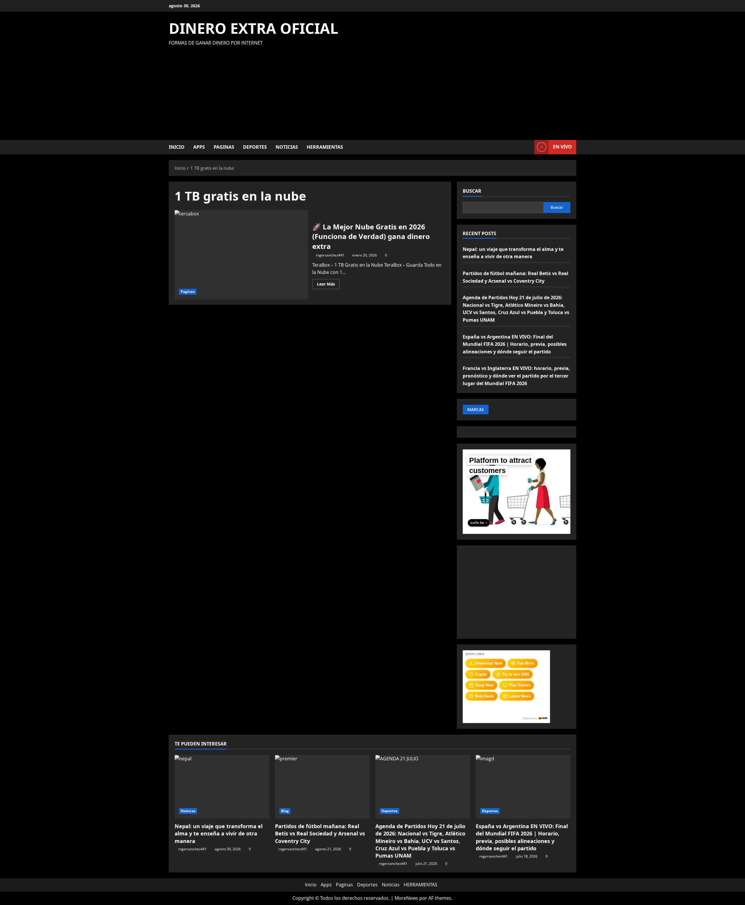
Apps (199, 147)
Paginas (224, 147)
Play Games (519, 685)
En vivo (562, 147)
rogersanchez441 (330, 255)
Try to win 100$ (515, 674)
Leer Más (328, 285)
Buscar (472, 191)
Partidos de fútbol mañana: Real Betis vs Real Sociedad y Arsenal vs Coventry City (320, 833)
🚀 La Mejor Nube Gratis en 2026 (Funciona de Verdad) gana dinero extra (241, 254)
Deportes (255, 147)
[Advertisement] (371, 90)
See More (525, 663)
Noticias (287, 147)
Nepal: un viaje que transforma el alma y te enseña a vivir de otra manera (218, 833)
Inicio (177, 147)
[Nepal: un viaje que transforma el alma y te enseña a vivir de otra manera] (222, 786)
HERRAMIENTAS (325, 147)
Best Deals (484, 696)
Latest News (520, 696)
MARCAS (475, 409)
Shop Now (484, 685)
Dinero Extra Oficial (253, 28)
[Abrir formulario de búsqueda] (528, 147)
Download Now (488, 663)
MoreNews (406, 898)
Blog (285, 810)
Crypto (481, 674)
